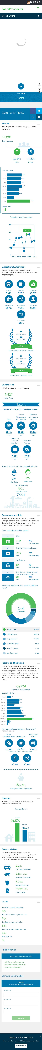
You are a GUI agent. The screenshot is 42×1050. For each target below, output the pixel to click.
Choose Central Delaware (13, 967)
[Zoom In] (39, 84)
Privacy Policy (21, 1046)
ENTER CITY (7, 990)
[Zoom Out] (39, 87)
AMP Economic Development (14, 962)
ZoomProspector (12, 9)
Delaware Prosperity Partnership (15, 965)
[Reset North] (39, 90)
